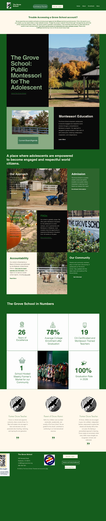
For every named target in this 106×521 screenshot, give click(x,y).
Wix (47, 468)
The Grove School (17, 5)
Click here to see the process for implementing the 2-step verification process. (58, 26)
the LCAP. (27, 275)
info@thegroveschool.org (42, 27)
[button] (62, 139)
